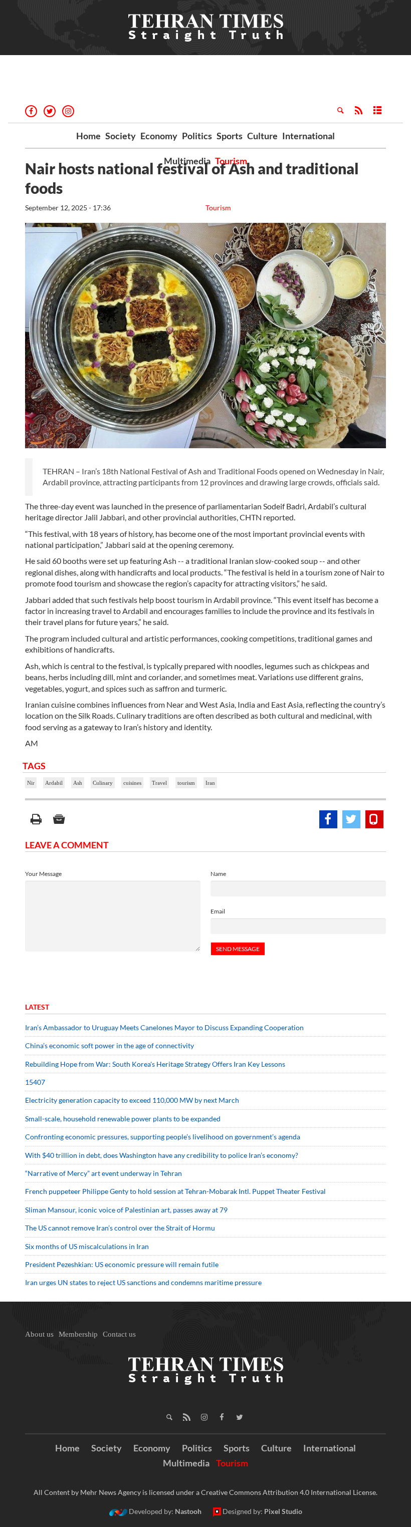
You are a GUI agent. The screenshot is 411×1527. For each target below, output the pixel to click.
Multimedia (187, 160)
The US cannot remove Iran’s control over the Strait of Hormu (120, 1228)
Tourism (231, 160)
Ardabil (54, 783)
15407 (35, 1082)
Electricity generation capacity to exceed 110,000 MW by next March (132, 1100)
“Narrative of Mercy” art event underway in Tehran (103, 1173)
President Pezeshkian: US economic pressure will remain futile (122, 1264)
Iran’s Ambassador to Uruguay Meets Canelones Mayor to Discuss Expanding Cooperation (164, 1027)
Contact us (119, 1334)
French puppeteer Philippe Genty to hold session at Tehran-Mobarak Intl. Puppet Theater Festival (175, 1191)
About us (39, 1334)
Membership (78, 1334)
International (308, 135)
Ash (77, 783)
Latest (37, 1007)
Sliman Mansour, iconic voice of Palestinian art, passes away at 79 (126, 1209)
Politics (197, 135)
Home (88, 135)
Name (218, 873)
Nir (31, 783)
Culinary (103, 783)
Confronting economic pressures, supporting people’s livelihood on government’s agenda (162, 1136)
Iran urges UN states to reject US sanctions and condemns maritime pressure (143, 1282)
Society (120, 135)
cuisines (132, 783)
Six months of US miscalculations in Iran (87, 1246)
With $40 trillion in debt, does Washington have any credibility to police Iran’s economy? (161, 1155)
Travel (159, 783)
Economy (158, 135)
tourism (186, 783)
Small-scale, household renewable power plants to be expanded (123, 1118)
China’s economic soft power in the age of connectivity (109, 1045)
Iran (210, 783)
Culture (262, 135)
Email (218, 911)
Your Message (43, 873)
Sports (230, 135)
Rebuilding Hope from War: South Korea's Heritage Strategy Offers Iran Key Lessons (155, 1064)
